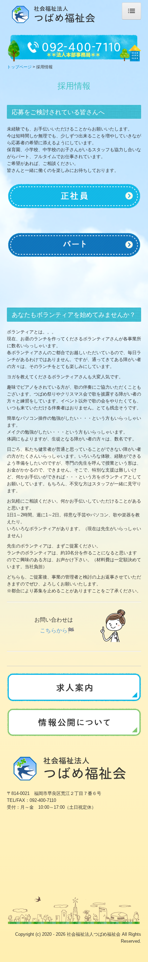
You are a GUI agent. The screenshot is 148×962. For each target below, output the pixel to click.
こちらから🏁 (57, 630)
